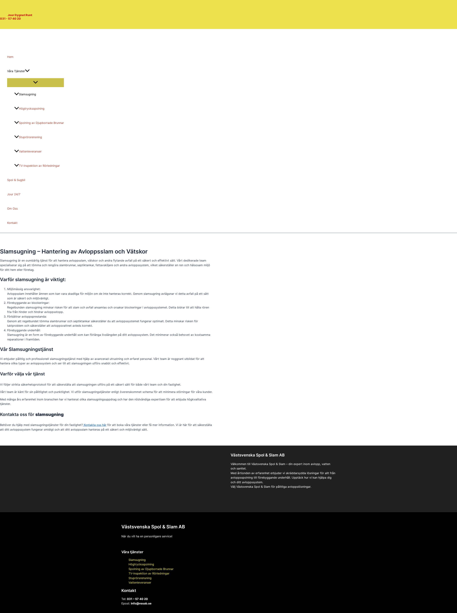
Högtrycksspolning (31, 108)
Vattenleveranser (30, 151)
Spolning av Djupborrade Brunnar (41, 123)
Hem (10, 57)
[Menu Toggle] (35, 82)
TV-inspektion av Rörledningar (39, 165)
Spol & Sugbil (16, 180)
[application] (27, 71)
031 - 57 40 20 (10, 18)
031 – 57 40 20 (137, 599)
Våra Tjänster (16, 71)
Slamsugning (27, 94)
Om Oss (12, 208)
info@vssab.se (141, 603)
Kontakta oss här (94, 425)
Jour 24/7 (13, 194)
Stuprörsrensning (30, 137)
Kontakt (12, 223)
